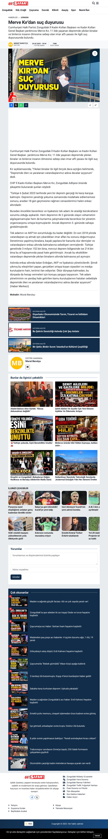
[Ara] (93, 3)
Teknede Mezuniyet (64, 808)
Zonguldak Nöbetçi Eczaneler (79, 776)
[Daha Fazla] (26, 105)
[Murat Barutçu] (17, 362)
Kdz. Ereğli (21, 10)
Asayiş (65, 10)
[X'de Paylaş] (16, 105)
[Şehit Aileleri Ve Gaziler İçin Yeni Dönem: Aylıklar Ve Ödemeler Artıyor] (76, 394)
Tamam (97, 836)
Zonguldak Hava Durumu (77, 779)
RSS (30, 824)
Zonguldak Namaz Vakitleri (78, 782)
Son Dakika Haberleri (76, 794)
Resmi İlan (84, 10)
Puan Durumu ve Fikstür (77, 788)
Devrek (45, 10)
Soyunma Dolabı (18, 808)
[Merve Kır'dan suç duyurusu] (54, 75)
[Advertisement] (58, 128)
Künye (58, 805)
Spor (73, 10)
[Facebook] (32, 797)
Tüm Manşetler (73, 791)
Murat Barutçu (33, 361)
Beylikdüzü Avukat (19, 811)
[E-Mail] (27, 367)
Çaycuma (34, 10)
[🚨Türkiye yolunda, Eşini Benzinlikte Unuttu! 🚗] (32, 428)
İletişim (14, 805)
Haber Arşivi (72, 797)
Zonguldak (7, 10)
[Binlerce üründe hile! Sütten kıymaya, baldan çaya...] (76, 428)
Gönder (16, 577)
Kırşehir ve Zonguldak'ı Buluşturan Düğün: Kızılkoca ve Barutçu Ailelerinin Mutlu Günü (31, 478)
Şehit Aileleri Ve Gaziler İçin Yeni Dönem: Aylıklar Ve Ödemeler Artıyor (74, 409)
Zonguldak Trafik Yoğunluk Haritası (82, 785)
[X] (37, 797)
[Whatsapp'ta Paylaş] (21, 105)
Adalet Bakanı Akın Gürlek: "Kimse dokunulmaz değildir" (27, 409)
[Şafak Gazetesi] (18, 3)
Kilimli (55, 10)
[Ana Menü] (97, 3)
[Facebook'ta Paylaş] (11, 105)
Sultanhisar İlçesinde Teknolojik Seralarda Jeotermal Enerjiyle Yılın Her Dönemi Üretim (76, 478)
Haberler (13, 17)
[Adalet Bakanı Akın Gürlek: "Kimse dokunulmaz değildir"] (32, 394)
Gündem (24, 17)
